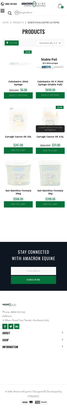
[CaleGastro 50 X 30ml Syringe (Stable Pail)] (50, 63)
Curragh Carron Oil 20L (18, 136)
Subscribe (33, 280)
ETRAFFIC (33, 396)
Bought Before (24, 13)
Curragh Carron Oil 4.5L (50, 136)
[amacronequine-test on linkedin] (16, 326)
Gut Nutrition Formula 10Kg (18, 192)
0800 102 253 (18, 312)
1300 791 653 (11, 3)
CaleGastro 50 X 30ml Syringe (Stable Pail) (50, 83)
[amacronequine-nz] (33, 4)
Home (5, 23)
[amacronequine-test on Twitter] (10, 326)
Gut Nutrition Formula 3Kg (50, 192)
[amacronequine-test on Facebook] (4, 326)
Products (18, 23)
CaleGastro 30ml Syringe (18, 83)
